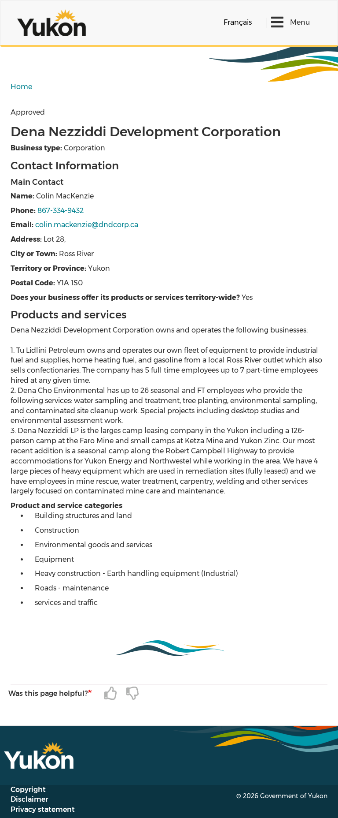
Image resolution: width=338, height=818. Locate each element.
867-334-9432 (60, 210)
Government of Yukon (293, 796)
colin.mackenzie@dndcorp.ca (86, 224)
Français (238, 22)
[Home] (54, 22)
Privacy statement (43, 809)
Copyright (28, 789)
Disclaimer (29, 799)
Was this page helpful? (48, 693)
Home (21, 86)
